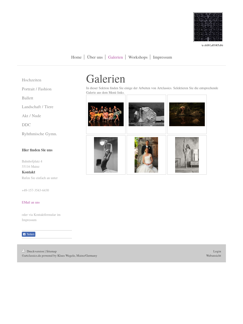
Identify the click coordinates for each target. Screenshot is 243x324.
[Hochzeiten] (146, 155)
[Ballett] (187, 155)
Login (217, 251)
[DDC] (106, 114)
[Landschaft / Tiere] (146, 114)
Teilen (30, 234)
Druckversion (35, 251)
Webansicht (213, 255)
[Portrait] (106, 155)
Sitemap (51, 251)
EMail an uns (31, 202)
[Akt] (187, 114)
